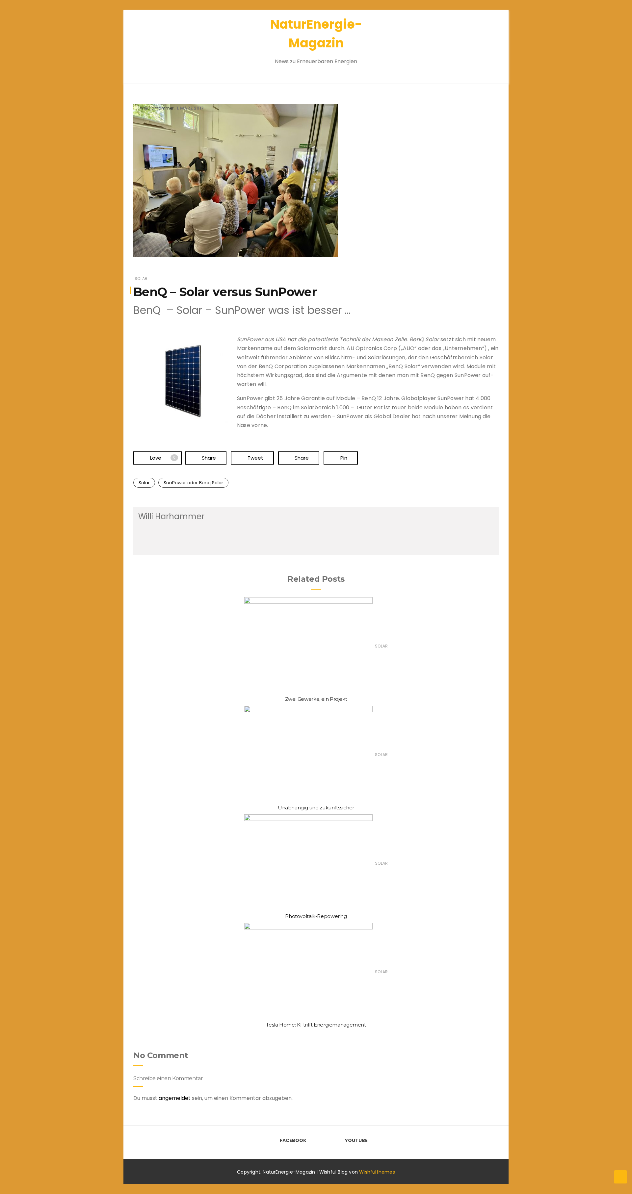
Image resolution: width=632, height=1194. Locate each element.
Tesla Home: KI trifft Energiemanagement (316, 1025)
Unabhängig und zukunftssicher (316, 807)
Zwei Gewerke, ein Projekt (316, 699)
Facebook (293, 1140)
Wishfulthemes (377, 1172)
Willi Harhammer (156, 108)
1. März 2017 (190, 108)
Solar (141, 278)
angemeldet (175, 1098)
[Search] (483, 43)
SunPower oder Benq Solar (193, 482)
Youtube (356, 1140)
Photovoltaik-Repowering (316, 916)
